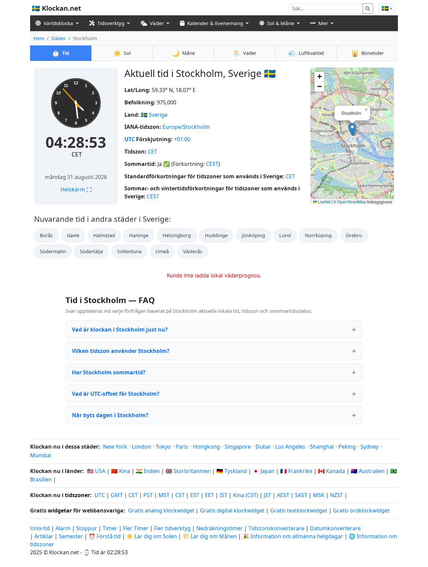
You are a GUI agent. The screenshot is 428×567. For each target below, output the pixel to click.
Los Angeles (290, 446)
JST (267, 495)
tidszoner (77, 495)
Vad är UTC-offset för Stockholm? (115, 393)
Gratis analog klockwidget (161, 510)
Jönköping (253, 235)
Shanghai (322, 446)
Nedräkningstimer (220, 528)
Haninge (138, 235)
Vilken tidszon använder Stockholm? (121, 351)
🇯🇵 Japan (263, 471)
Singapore (238, 446)
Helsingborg (177, 235)
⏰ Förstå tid (105, 536)
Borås (46, 235)
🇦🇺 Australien (368, 471)
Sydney (369, 446)
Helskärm (76, 189)
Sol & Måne (280, 23)
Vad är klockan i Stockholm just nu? (120, 329)
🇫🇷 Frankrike (296, 471)
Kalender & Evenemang (215, 23)
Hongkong (206, 446)
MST (164, 495)
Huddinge (216, 235)
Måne (183, 53)
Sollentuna (129, 251)
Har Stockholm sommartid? (108, 372)
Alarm (63, 528)
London (141, 446)
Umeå (162, 251)
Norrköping (318, 235)
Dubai (263, 446)
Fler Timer (135, 528)
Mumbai (40, 455)
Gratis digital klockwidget (232, 510)
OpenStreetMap (351, 201)
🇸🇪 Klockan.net (56, 8)
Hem (38, 38)
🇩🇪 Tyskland (231, 471)
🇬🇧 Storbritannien (188, 471)
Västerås (192, 251)
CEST (212, 164)
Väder (157, 23)
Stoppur (86, 528)
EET (209, 495)
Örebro (354, 235)
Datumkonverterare (335, 528)
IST (223, 495)
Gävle (73, 235)
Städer (58, 38)
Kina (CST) (245, 495)
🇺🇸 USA (96, 471)
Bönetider (367, 53)
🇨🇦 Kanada (331, 471)
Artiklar (43, 536)
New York (115, 446)
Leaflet (323, 201)
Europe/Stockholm (186, 126)
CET (77, 154)
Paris (182, 446)
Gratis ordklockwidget (361, 510)
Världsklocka (58, 23)
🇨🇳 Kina (120, 471)
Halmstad (104, 235)
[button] (352, 129)
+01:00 (182, 139)
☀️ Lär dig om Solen (151, 536)
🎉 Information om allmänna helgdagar (292, 536)
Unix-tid (40, 528)
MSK (318, 495)
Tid (60, 53)
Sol (122, 53)
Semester (71, 536)
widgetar (60, 510)
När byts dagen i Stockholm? (110, 415)
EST (194, 495)
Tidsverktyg (110, 23)
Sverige (158, 114)
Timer (110, 528)
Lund (285, 235)
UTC (129, 139)
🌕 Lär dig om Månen (210, 536)
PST (148, 495)
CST (180, 495)
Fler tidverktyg (173, 528)
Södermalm (53, 251)
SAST (301, 495)
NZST (336, 495)
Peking (347, 446)
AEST (283, 495)
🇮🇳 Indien (148, 471)
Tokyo (163, 446)
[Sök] (367, 8)
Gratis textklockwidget (298, 510)
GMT (117, 495)
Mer (323, 23)
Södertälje (91, 251)
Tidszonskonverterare (277, 528)
